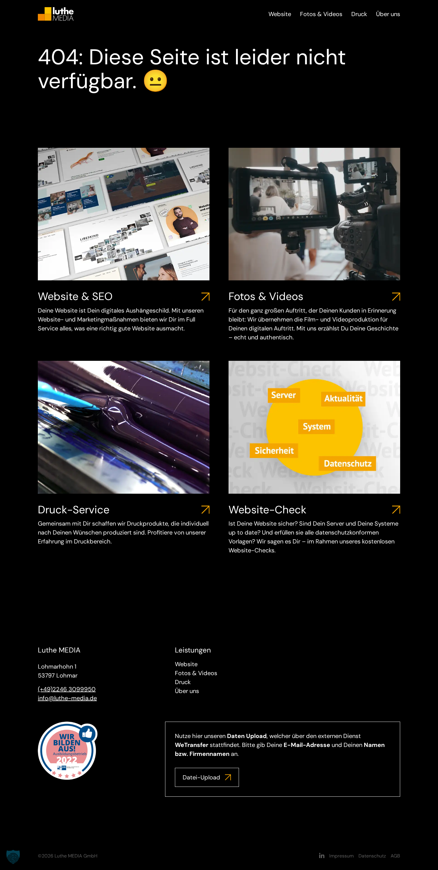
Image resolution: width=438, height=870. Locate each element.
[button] (13, 857)
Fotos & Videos (321, 14)
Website (279, 14)
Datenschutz (372, 856)
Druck (359, 14)
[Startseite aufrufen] (56, 13)
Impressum (341, 856)
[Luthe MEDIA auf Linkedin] (321, 856)
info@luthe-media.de (67, 698)
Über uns (388, 14)
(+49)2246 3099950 (67, 689)
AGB (395, 856)
